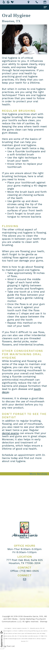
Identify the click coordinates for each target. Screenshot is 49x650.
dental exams (10, 433)
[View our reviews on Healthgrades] (12, 2)
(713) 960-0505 (29, 570)
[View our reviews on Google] (8, 2)
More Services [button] (38, 473)
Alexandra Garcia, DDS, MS (35, 616)
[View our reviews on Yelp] (4, 2)
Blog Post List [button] (8, 646)
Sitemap (43, 621)
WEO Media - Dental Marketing (20, 619)
